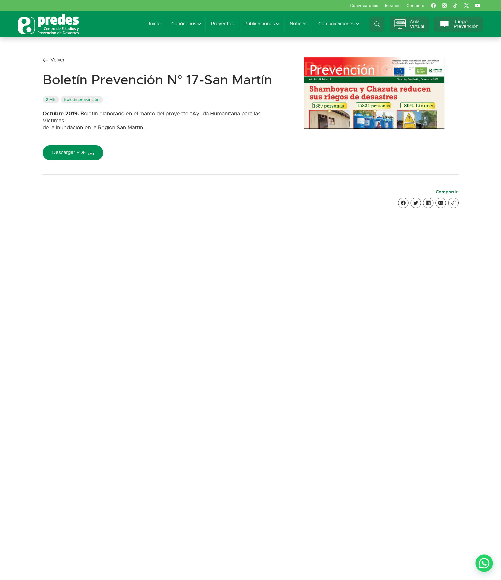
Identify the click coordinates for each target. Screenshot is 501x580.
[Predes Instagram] (444, 5)
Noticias (299, 24)
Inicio (155, 24)
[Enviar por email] (440, 203)
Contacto (415, 5)
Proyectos (222, 24)
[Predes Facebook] (433, 5)
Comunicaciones (336, 24)
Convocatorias (364, 5)
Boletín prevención (81, 99)
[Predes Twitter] (466, 5)
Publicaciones (259, 24)
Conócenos (183, 24)
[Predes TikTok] (455, 5)
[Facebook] (403, 203)
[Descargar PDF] (374, 93)
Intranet (392, 5)
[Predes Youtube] (477, 5)
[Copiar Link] (453, 203)
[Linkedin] (428, 203)
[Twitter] (416, 203)
